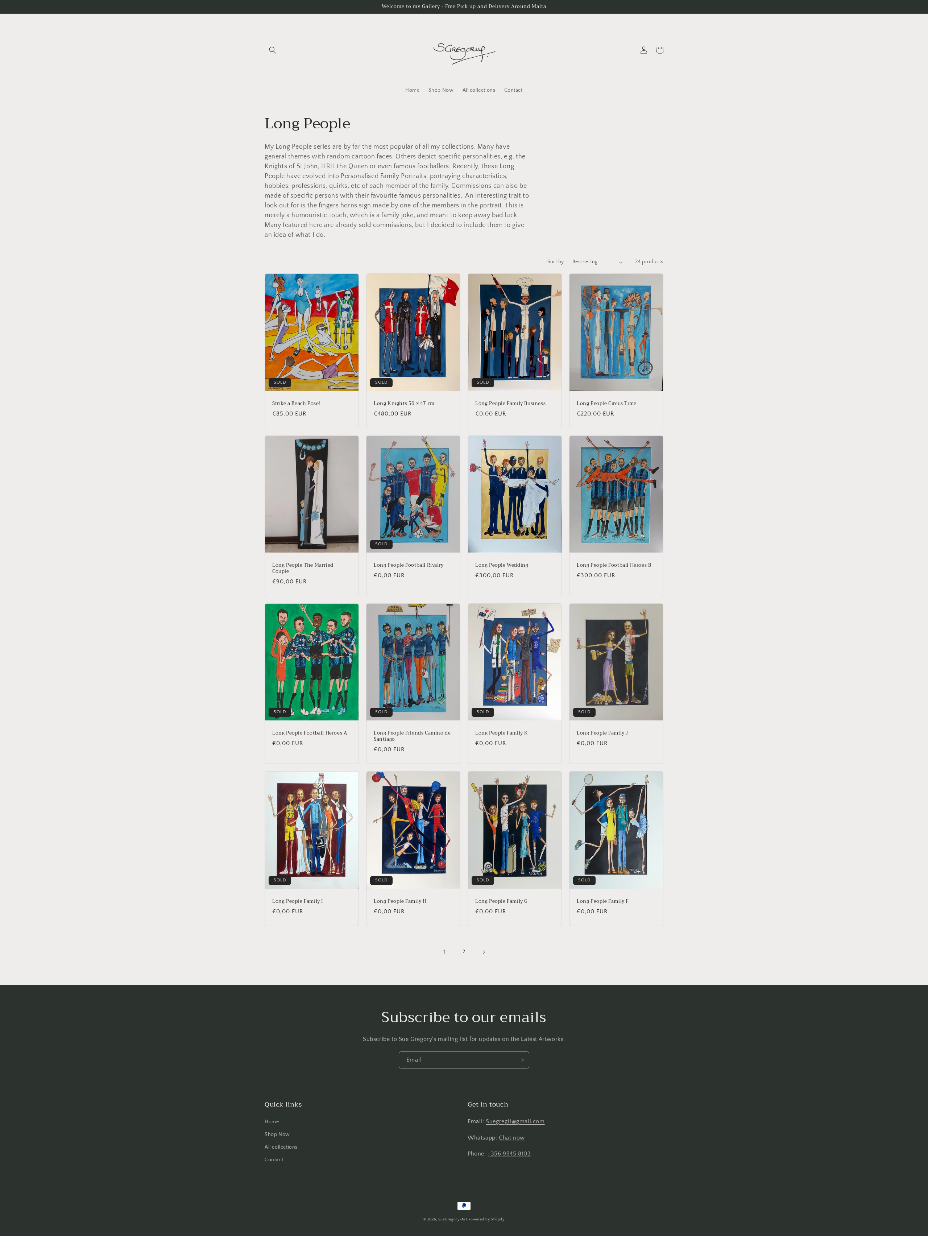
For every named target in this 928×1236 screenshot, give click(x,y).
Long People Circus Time (607, 404)
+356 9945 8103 (509, 1153)
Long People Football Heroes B (614, 565)
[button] (273, 50)
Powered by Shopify (486, 1219)
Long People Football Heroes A (309, 733)
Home (272, 1122)
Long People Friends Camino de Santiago (412, 736)
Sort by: (556, 262)
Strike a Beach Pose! (296, 404)
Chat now (512, 1137)
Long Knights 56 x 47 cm (404, 404)
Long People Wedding (501, 565)
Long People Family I (297, 901)
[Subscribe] (521, 1059)
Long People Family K (501, 733)
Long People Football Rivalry (409, 565)
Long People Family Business (510, 404)
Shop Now (277, 1134)
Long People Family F (603, 901)
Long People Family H (400, 901)
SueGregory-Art (452, 1219)
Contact (274, 1160)
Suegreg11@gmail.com (515, 1121)
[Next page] (484, 952)
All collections (281, 1147)
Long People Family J (602, 733)
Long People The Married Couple (303, 568)
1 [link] (444, 951)
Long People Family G (501, 901)
